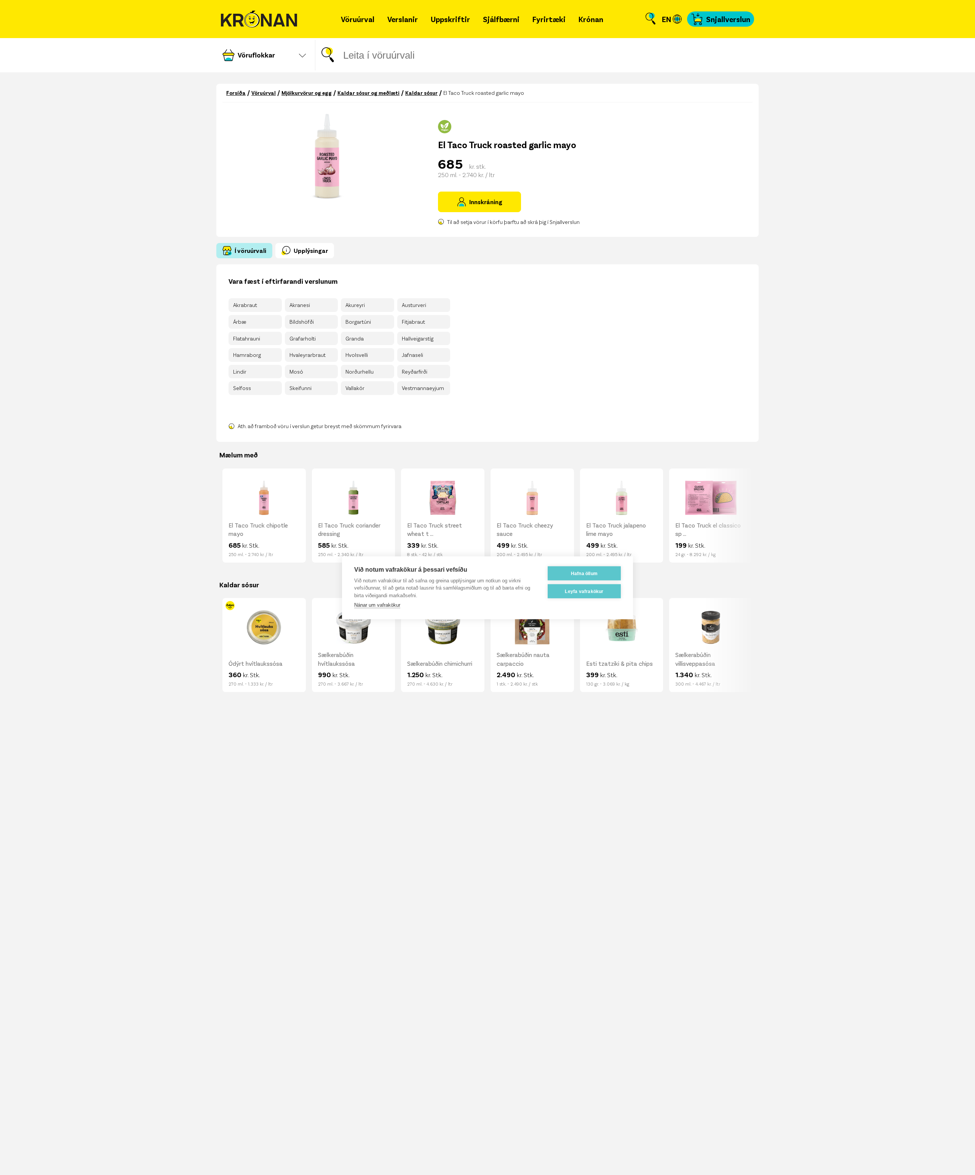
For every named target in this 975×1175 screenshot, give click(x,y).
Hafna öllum (584, 573)
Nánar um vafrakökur (377, 604)
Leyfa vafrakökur (584, 591)
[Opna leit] (650, 19)
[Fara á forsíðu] (259, 19)
